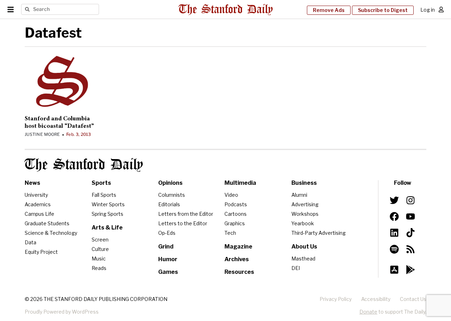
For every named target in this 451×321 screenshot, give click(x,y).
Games (168, 272)
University (36, 195)
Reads (99, 268)
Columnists (171, 195)
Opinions (170, 183)
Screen (100, 240)
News (32, 183)
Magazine (238, 246)
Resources (239, 272)
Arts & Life (107, 227)
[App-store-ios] (394, 269)
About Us (304, 246)
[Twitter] (394, 200)
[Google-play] (410, 269)
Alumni (299, 195)
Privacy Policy (336, 299)
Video (231, 195)
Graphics (234, 223)
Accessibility (375, 299)
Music (99, 259)
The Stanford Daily (84, 165)
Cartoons (235, 214)
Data (30, 242)
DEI (295, 268)
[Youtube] (410, 216)
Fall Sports (104, 195)
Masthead (303, 259)
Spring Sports (107, 214)
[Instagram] (410, 200)
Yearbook (302, 223)
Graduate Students (47, 223)
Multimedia (240, 183)
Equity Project (41, 252)
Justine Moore (42, 134)
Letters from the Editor (185, 214)
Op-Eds (166, 233)
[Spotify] (394, 248)
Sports (101, 183)
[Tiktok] (410, 232)
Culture (100, 249)
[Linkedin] (394, 232)
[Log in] (441, 9)
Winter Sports (108, 204)
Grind (165, 246)
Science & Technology (51, 233)
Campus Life (39, 214)
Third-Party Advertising (318, 233)
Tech (230, 233)
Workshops (305, 214)
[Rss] (410, 248)
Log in (427, 10)
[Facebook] (394, 216)
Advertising (305, 204)
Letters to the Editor (182, 223)
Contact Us (413, 299)
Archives (236, 259)
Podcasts (235, 204)
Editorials (169, 204)
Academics (38, 204)
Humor (167, 259)
